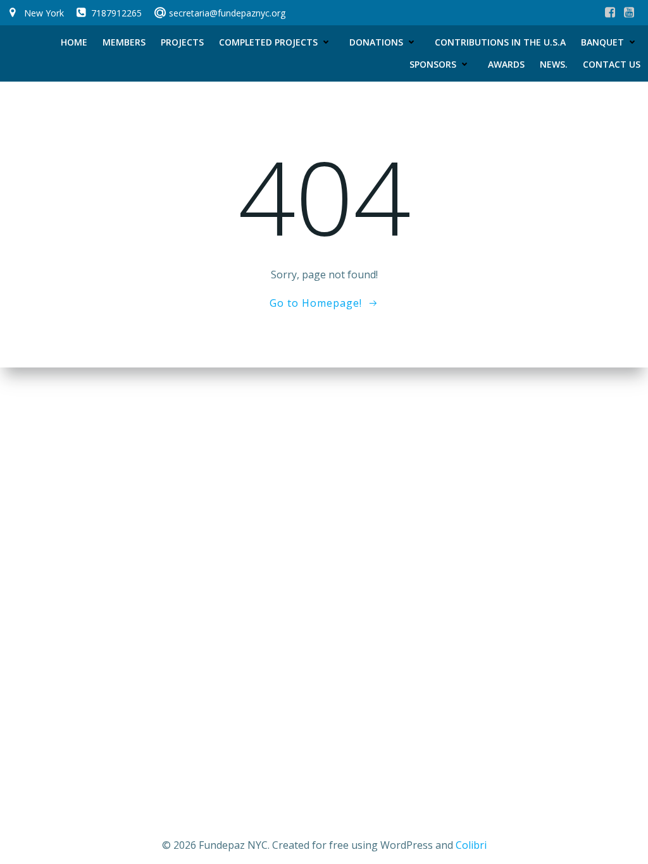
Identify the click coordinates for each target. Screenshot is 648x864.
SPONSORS (432, 64)
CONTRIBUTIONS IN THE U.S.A (500, 42)
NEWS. (554, 64)
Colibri (471, 845)
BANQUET (602, 42)
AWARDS (506, 64)
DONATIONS (376, 42)
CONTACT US (611, 64)
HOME (74, 42)
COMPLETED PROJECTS (268, 42)
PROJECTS (182, 42)
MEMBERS (124, 42)
